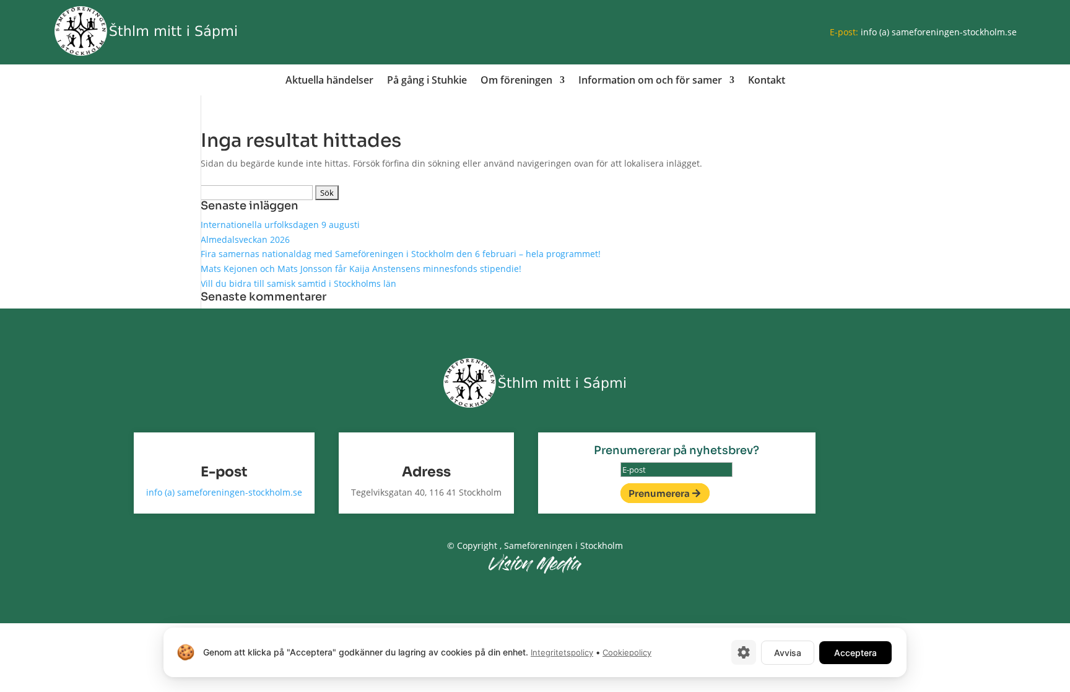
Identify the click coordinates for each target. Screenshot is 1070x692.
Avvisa (787, 652)
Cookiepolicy (626, 652)
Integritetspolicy (562, 652)
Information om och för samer (650, 81)
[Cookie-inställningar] (743, 652)
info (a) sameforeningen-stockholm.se (939, 32)
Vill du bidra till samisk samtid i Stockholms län (298, 283)
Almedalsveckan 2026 (245, 239)
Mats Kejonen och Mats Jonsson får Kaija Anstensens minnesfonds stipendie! (361, 268)
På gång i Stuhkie (427, 81)
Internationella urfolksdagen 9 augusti (280, 224)
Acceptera (855, 652)
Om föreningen (516, 81)
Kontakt (766, 81)
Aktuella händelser (329, 81)
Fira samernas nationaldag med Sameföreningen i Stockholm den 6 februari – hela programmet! (401, 254)
